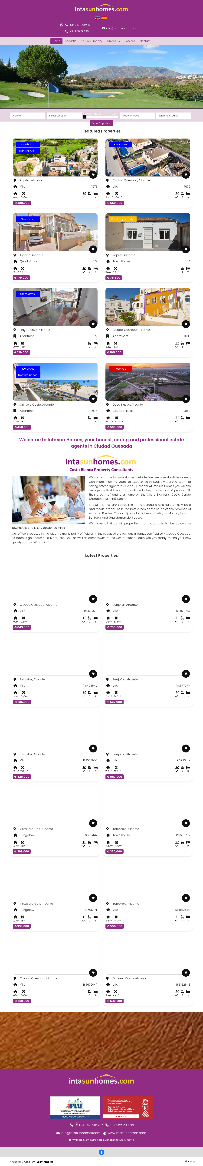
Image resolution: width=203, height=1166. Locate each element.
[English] (98, 17)
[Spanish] (104, 17)
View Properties (101, 123)
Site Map (190, 1161)
